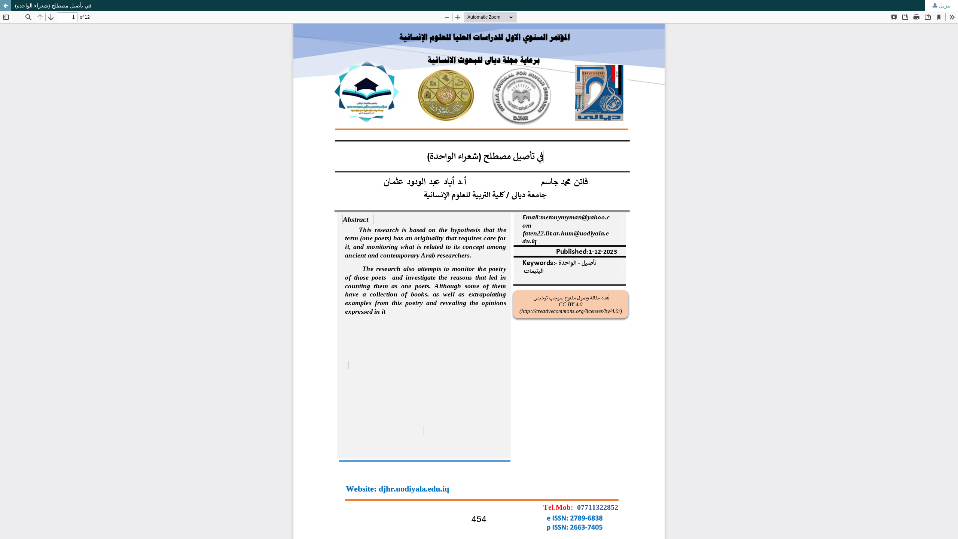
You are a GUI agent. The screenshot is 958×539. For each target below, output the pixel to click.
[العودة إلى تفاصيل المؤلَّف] (5, 5)
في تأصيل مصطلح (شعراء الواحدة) (53, 6)
